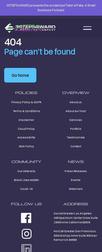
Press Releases (76, 171)
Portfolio (75, 129)
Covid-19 (26, 189)
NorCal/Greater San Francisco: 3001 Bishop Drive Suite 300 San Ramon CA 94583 (75, 235)
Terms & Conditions (26, 111)
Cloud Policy (26, 129)
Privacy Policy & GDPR (26, 102)
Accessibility (26, 137)
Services (75, 120)
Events (75, 180)
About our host (76, 111)
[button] (87, 28)
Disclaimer (26, 120)
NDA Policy (26, 146)
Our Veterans (26, 171)
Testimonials (76, 137)
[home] (30, 28)
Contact (75, 146)
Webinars (75, 189)
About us (76, 102)
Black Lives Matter (26, 180)
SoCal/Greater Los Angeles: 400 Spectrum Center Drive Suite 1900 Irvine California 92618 (76, 218)
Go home (20, 75)
